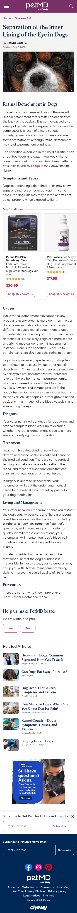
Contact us (47, 887)
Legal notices (31, 895)
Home (7, 18)
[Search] (71, 6)
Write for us (30, 887)
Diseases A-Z (23, 18)
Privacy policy (57, 891)
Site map (48, 895)
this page (33, 166)
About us (13, 887)
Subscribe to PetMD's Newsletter (24, 842)
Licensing (63, 887)
